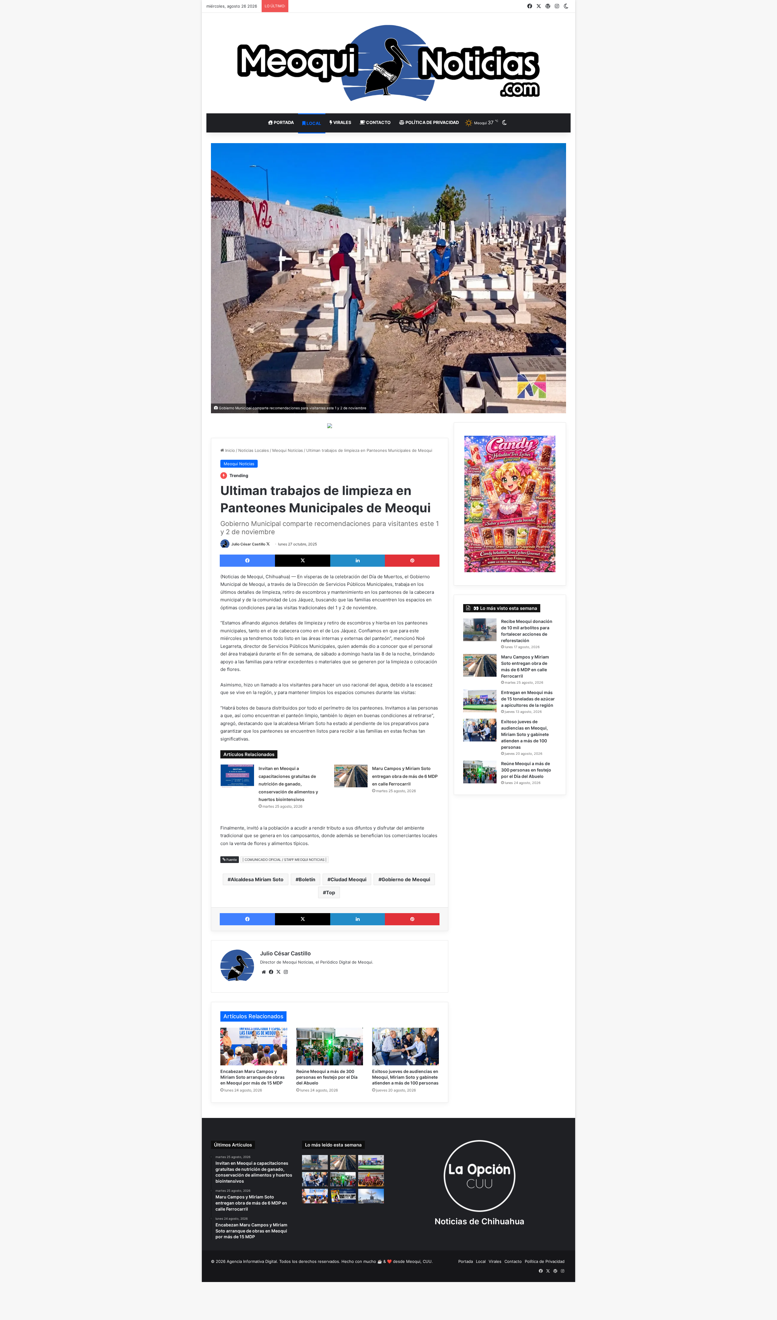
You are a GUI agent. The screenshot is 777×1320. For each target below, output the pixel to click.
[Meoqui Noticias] (388, 63)
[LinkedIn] (357, 561)
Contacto (378, 122)
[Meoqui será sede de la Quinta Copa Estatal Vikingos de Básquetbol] (371, 1179)
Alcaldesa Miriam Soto (257, 879)
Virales (341, 122)
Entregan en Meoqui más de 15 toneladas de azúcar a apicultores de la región (528, 699)
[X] (302, 561)
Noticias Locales (253, 450)
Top (330, 892)
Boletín (307, 879)
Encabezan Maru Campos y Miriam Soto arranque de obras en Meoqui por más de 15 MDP (252, 1077)
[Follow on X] (268, 544)
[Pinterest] (412, 561)
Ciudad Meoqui (348, 879)
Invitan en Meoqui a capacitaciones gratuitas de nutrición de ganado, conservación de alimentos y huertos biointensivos (288, 784)
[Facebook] (247, 561)
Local (313, 123)
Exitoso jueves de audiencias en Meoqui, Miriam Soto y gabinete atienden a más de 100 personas (405, 1077)
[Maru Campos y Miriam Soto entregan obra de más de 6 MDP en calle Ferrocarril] (351, 776)
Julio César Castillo (248, 544)
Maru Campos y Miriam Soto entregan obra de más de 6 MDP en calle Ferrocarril (405, 776)
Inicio (229, 450)
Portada (283, 122)
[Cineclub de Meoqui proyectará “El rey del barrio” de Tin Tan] (343, 1196)
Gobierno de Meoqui (406, 879)
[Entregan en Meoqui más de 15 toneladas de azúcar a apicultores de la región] (480, 700)
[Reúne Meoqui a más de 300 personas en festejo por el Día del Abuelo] (329, 1046)
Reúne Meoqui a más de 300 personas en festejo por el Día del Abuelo (327, 1077)
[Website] (263, 972)
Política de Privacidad (432, 122)
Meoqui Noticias (287, 450)
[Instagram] (285, 972)
